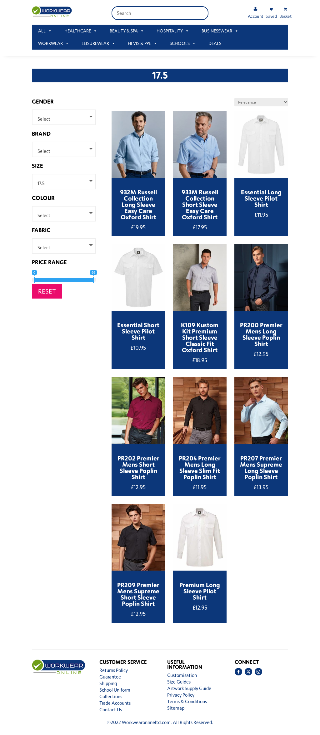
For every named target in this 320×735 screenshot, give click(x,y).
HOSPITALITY (170, 30)
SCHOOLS (180, 43)
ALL (42, 30)
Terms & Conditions (187, 701)
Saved (271, 16)
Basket (285, 16)
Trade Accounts (115, 703)
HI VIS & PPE (139, 43)
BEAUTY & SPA (124, 30)
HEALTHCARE (77, 30)
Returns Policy (113, 670)
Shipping (108, 683)
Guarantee (110, 677)
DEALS (214, 43)
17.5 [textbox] (41, 183)
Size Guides (179, 682)
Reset (47, 291)
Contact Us (110, 710)
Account (255, 16)
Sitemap (175, 708)
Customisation (182, 675)
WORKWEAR (50, 43)
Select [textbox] (44, 119)
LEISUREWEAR (95, 43)
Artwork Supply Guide (189, 688)
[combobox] (64, 117)
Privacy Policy (180, 695)
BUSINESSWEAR (217, 30)
